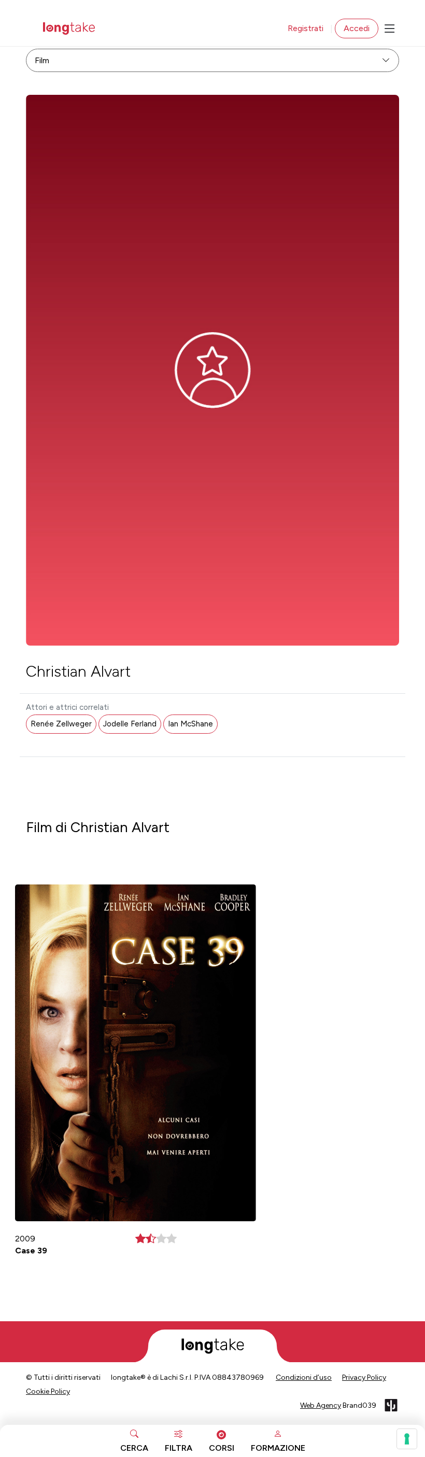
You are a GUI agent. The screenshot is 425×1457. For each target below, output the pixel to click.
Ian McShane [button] (190, 723)
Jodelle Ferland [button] (130, 723)
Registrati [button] (305, 28)
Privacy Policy (364, 1377)
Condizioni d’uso (304, 1377)
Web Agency (320, 1405)
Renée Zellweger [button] (61, 723)
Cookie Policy (48, 1391)
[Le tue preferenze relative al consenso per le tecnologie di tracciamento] (407, 1439)
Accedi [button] (357, 28)
